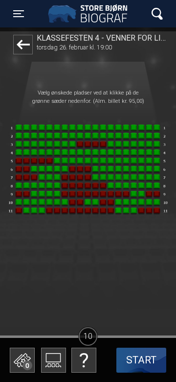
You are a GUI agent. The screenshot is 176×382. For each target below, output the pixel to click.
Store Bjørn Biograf (90, 14)
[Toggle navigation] (157, 14)
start (141, 360)
